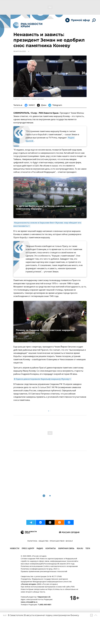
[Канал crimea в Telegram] (31, 522)
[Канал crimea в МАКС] (69, 522)
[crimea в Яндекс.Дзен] (50, 522)
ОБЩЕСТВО (43, 541)
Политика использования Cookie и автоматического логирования (49, 566)
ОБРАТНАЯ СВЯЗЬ (66, 548)
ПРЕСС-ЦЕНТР (28, 548)
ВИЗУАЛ (69, 541)
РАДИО (40, 548)
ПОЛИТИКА (32, 541)
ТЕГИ (87, 548)
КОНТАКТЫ (50, 548)
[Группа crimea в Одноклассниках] (59, 522)
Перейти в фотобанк (37, 99)
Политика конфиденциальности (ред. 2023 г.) (40, 569)
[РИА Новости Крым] (27, 25)
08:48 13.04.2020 (19, 51)
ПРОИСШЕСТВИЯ (57, 541)
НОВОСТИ (14, 548)
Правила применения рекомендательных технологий (44, 571)
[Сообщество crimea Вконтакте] (40, 522)
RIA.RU (80, 548)
